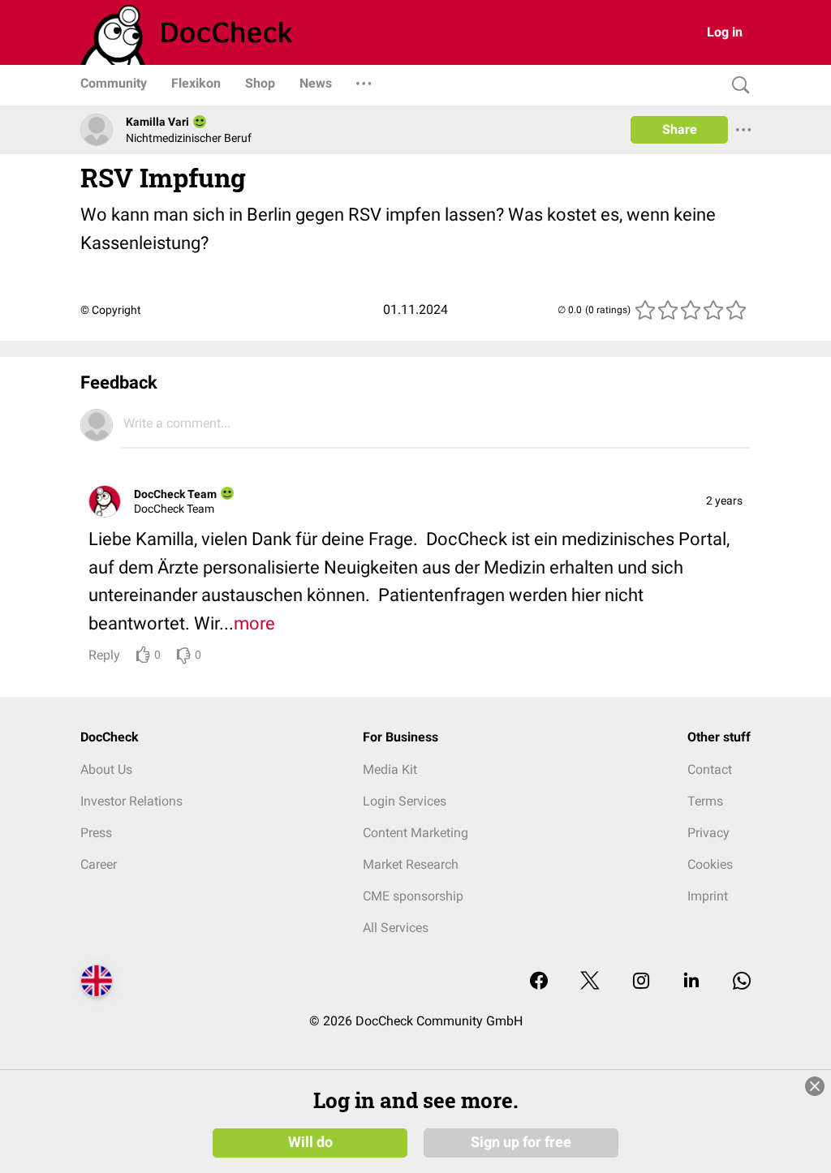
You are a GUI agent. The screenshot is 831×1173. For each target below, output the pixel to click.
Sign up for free (521, 1142)
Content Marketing (415, 832)
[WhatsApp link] (742, 982)
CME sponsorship (413, 896)
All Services (395, 927)
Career (98, 864)
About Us (106, 769)
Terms (705, 801)
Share (679, 129)
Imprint (707, 896)
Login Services (404, 801)
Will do (310, 1142)
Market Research (411, 864)
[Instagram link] (641, 982)
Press (96, 832)
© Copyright (110, 309)
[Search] (737, 85)
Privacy (708, 832)
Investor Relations (131, 801)
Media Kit (390, 769)
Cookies (710, 864)
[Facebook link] (539, 982)
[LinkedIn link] (691, 982)
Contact (709, 769)
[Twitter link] (590, 982)
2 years (724, 500)
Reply (104, 655)
